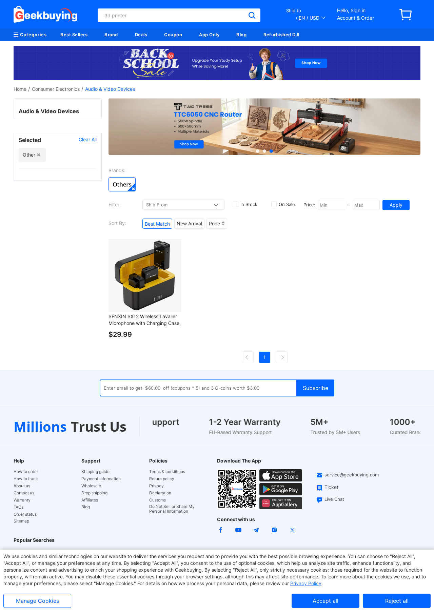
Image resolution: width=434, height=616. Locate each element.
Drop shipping (94, 493)
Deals (141, 34)
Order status (25, 514)
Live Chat (334, 499)
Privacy (156, 486)
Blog (241, 34)
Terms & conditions (167, 471)
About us (22, 486)
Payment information (101, 478)
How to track (26, 478)
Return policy (161, 478)
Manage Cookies (37, 600)
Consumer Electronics (56, 89)
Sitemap (21, 520)
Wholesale (91, 486)
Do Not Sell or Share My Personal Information (172, 509)
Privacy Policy (305, 583)
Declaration (160, 493)
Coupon (173, 34)
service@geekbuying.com (351, 474)
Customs (157, 500)
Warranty (22, 500)
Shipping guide (95, 471)
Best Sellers (73, 34)
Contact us (24, 493)
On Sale (287, 204)
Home (20, 89)
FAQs (18, 507)
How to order (26, 471)
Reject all (397, 600)
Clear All (88, 139)
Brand (111, 34)
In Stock (248, 204)
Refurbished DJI (281, 34)
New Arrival (189, 223)
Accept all (325, 600)
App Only (209, 34)
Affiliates (89, 500)
